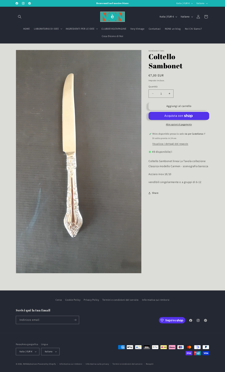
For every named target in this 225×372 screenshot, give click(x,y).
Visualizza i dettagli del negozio (170, 143)
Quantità (153, 86)
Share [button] (155, 192)
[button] (20, 17)
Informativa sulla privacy (97, 363)
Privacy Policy (91, 299)
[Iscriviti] (75, 320)
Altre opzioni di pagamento (179, 124)
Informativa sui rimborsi (155, 299)
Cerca (59, 299)
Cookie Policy (73, 299)
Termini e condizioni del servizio (120, 299)
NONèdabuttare (30, 364)
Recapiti (150, 363)
